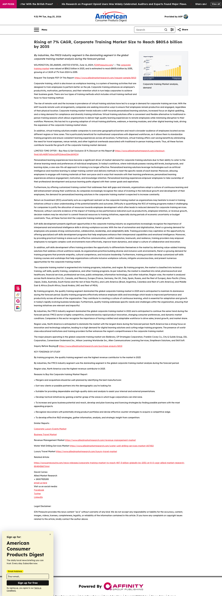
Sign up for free (28, 582)
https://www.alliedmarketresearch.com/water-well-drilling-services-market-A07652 (112, 445)
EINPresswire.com (103, 65)
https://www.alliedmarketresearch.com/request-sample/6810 (105, 77)
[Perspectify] (18, 295)
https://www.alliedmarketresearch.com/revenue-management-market (100, 440)
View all (216, 4)
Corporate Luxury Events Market (50, 429)
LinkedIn (38, 497)
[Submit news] (18, 288)
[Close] (50, 534)
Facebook (39, 490)
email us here (40, 483)
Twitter (37, 493)
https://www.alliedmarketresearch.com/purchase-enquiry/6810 (90, 346)
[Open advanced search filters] (172, 30)
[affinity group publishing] (18, 301)
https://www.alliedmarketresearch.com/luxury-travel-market (86, 451)
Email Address (15, 571)
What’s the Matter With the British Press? (28, 4)
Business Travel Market (45, 434)
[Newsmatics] (18, 307)
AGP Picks (8, 4)
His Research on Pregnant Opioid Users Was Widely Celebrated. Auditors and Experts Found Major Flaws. (124, 4)
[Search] (166, 30)
